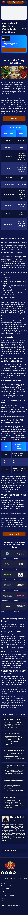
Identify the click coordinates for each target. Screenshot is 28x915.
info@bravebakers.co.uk (8, 901)
